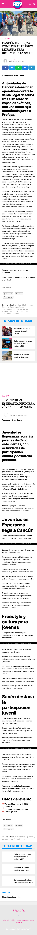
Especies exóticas (17, 307)
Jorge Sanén (13, 839)
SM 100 (25, 309)
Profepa (19, 309)
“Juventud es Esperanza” (24, 837)
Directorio (6, 920)
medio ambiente (8, 309)
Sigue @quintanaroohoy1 (12, 897)
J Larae (14, 414)
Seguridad (25, 920)
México (13, 920)
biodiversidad (20, 305)
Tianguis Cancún (8, 311)
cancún (29, 305)
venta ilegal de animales (11, 313)
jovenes (22, 839)
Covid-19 (19, 922)
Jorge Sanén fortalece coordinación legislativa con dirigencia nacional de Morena (17, 605)
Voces (32, 920)
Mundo (19, 920)
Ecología (5, 307)
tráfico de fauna (22, 311)
